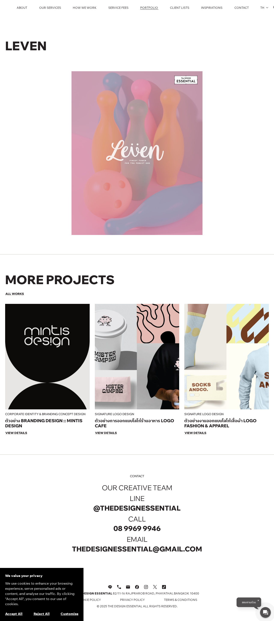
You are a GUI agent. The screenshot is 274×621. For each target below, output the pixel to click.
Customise (69, 614)
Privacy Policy (132, 600)
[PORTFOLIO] (149, 8)
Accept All (13, 614)
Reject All (42, 614)
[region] (41, 594)
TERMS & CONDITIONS (180, 600)
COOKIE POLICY (89, 600)
